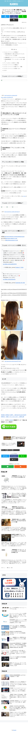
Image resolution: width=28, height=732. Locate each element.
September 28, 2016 (20, 282)
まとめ (5, 70)
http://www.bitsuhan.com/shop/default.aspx (14, 236)
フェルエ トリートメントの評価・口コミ (12, 68)
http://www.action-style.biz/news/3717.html (12, 361)
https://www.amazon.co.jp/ (12, 240)
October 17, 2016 (19, 267)
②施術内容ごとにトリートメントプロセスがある (15, 57)
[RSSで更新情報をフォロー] (20, 466)
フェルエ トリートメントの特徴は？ (11, 52)
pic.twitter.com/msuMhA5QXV (10, 264)
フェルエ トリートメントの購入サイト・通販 (13, 66)
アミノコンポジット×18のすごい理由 (11, 62)
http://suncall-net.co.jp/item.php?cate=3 (11, 211)
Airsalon (14, 730)
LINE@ (11, 420)
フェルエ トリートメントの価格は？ (11, 64)
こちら (24, 196)
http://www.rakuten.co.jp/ (11, 238)
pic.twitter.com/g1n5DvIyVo (9, 279)
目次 (12, 49)
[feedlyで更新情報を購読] (7, 466)
